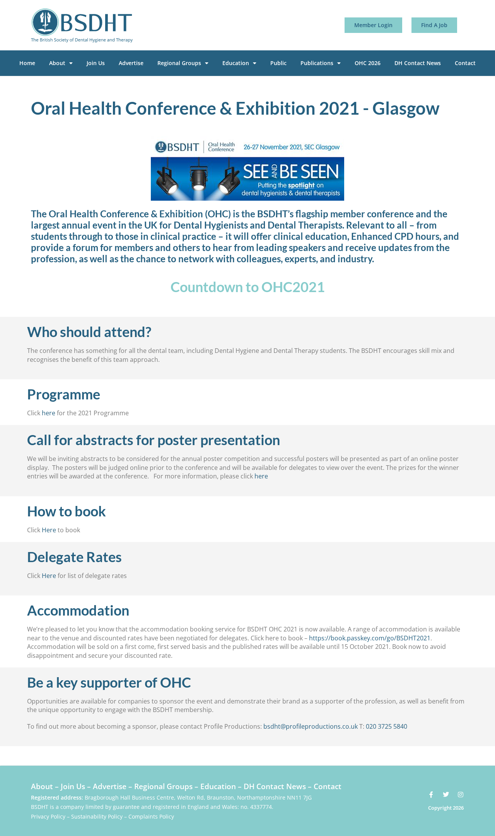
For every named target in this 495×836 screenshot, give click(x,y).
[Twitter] (446, 794)
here (48, 413)
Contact (465, 63)
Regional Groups (179, 63)
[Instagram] (460, 794)
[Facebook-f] (431, 794)
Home (27, 63)
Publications (316, 63)
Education (235, 63)
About (57, 63)
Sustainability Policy (97, 816)
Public (278, 63)
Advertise (131, 63)
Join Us (96, 63)
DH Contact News (417, 63)
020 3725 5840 (386, 726)
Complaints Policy (151, 816)
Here (49, 530)
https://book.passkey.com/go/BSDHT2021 (369, 638)
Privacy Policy (48, 816)
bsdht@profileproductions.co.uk (310, 726)
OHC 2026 (368, 63)
